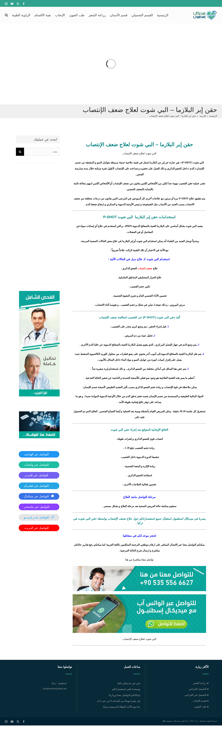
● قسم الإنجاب (201, 700)
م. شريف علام (168, 721)
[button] (6, 15)
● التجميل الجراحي (199, 689)
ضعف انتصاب (145, 268)
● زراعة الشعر (201, 683)
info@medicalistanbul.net (54, 688)
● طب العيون (201, 706)
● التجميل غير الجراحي (196, 695)
